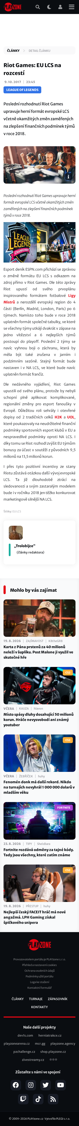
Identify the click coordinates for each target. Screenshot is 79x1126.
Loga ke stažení (39, 982)
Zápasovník (57, 999)
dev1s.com (25, 1035)
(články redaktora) (30, 552)
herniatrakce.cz (49, 1035)
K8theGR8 (55, 641)
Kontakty (39, 1007)
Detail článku (39, 51)
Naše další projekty (39, 1027)
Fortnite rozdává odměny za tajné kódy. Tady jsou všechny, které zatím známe (39, 852)
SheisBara (43, 844)
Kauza (24, 708)
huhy (41, 776)
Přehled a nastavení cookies (39, 965)
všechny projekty (53, 1060)
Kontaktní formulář (39, 987)
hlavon (38, 708)
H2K (58, 417)
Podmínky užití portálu (39, 976)
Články (13, 51)
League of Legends (22, 90)
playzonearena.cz (17, 1044)
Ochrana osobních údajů (40, 970)
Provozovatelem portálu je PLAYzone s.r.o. (39, 959)
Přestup (32, 906)
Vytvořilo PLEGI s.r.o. (57, 1118)
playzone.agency (62, 1044)
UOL (70, 417)
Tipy (29, 844)
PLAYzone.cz (35, 1118)
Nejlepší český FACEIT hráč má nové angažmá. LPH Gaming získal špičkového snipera (35, 917)
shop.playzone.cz (53, 1052)
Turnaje (36, 999)
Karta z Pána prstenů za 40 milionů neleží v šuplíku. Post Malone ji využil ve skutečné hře (38, 652)
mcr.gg (40, 1044)
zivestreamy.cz (33, 1060)
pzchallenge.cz (24, 1052)
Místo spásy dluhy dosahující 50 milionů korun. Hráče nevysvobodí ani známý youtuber (39, 719)
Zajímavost (34, 641)
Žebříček (26, 776)
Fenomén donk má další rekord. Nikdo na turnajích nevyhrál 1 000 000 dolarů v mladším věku (39, 787)
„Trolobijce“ (24, 546)
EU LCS (17, 511)
